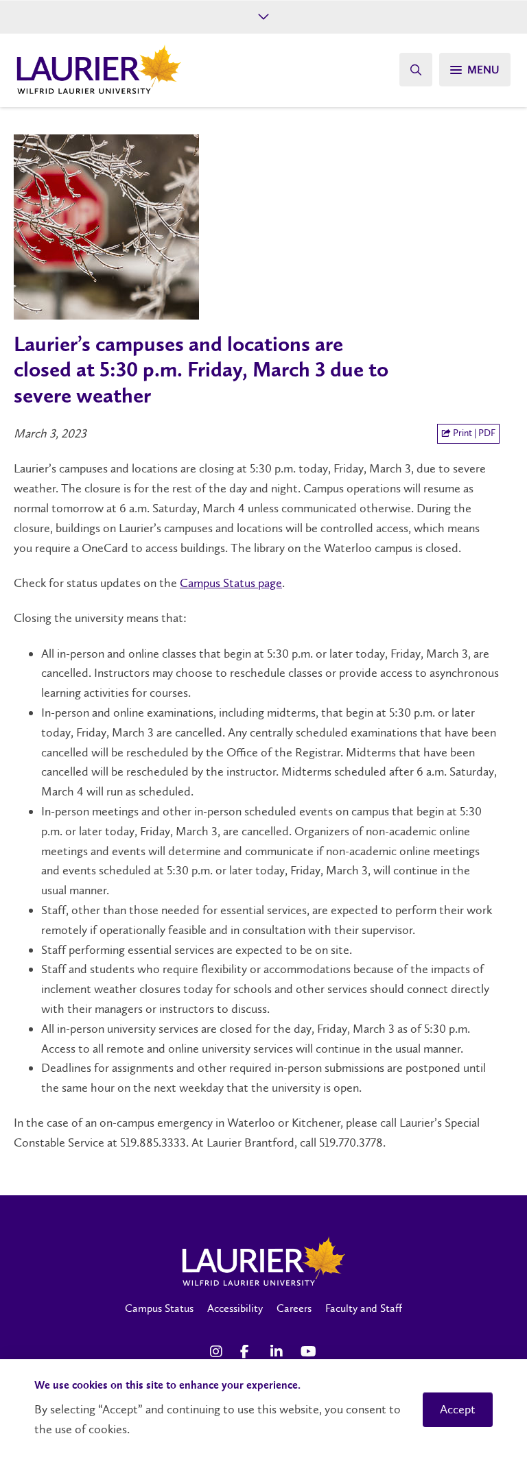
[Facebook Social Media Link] (248, 1352)
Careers (294, 1308)
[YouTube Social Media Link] (309, 1352)
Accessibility (235, 1308)
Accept (458, 1409)
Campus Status (159, 1308)
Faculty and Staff (363, 1308)
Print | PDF (473, 433)
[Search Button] (415, 69)
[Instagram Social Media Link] (218, 1352)
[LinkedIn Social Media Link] (278, 1352)
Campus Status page (231, 582)
